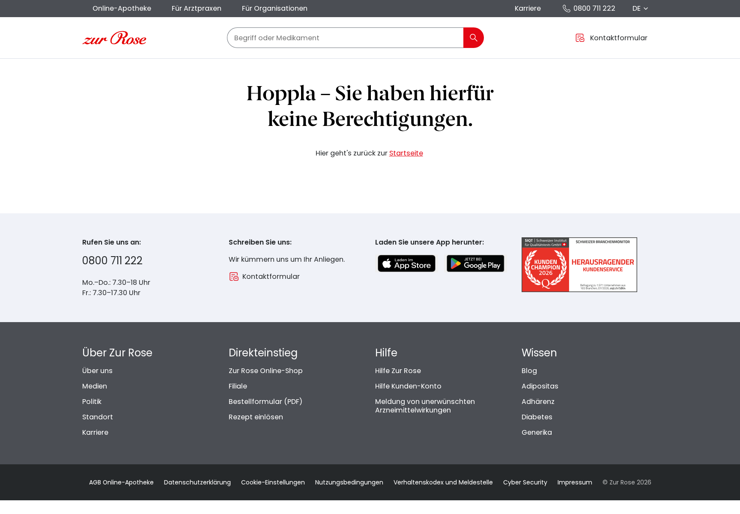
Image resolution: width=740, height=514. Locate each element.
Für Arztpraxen (196, 8)
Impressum (575, 482)
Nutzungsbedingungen (349, 482)
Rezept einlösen (256, 417)
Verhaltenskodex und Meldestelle (443, 482)
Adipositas (540, 386)
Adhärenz (538, 401)
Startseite (406, 153)
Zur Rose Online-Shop (266, 371)
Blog (529, 371)
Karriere (528, 8)
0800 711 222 (594, 8)
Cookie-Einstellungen (273, 482)
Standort (97, 417)
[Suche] (473, 37)
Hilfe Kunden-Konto (408, 386)
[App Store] (406, 263)
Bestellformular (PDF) (265, 401)
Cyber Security (525, 482)
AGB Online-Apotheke (121, 482)
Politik (91, 401)
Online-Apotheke (121, 8)
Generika (537, 432)
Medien (94, 386)
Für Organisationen (274, 8)
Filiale (238, 386)
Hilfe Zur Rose (398, 371)
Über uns (97, 371)
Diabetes (537, 417)
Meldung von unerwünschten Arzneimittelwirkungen (425, 406)
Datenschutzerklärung (197, 482)
